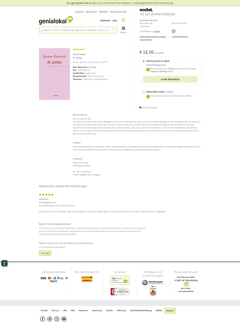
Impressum (83, 310)
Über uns (55, 310)
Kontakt (156, 31)
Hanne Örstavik (79, 54)
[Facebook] (42, 319)
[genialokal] (56, 20)
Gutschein (79, 11)
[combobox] (75, 30)
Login (114, 20)
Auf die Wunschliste (149, 107)
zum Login (45, 253)
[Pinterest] (49, 319)
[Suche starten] (114, 30)
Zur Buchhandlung (180, 36)
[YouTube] (64, 319)
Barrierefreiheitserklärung (141, 310)
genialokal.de (79, 3)
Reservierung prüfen (118, 11)
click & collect (158, 68)
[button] (123, 31)
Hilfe (65, 310)
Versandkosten (191, 280)
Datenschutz (97, 310)
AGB (72, 310)
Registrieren (105, 20)
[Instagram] (56, 319)
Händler (109, 310)
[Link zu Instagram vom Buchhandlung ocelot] (173, 31)
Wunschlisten (91, 11)
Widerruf (170, 310)
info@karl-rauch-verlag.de (89, 174)
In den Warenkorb (170, 79)
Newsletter (103, 11)
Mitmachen (121, 310)
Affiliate (159, 310)
